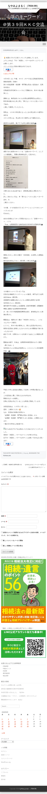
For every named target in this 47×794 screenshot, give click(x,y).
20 (21, 724)
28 (28, 726)
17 (2, 724)
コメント (5, 484)
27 (21, 726)
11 (9, 721)
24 (2, 726)
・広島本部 (5, 666)
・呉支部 (4, 671)
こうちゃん (25, 453)
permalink (7, 455)
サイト (3, 527)
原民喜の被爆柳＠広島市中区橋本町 (12, 689)
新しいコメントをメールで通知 (13, 540)
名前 (3, 516)
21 (28, 724)
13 (21, 721)
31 (2, 728)
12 (15, 721)
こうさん (21, 50)
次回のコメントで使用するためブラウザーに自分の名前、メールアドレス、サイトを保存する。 (23, 534)
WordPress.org (5, 762)
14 (28, 721)
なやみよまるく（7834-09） (23, 5)
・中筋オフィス (6, 668)
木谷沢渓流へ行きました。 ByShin (12, 692)
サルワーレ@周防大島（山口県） (11, 685)
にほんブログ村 (8, 73)
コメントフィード (6, 758)
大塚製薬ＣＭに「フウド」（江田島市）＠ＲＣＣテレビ (19, 696)
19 (15, 724)
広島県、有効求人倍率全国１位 (12, 464)
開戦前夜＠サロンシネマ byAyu (11, 700)
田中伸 (3, 779)
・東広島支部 (6, 673)
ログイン (4, 751)
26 (15, 726)
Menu (23, 44)
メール (4, 521)
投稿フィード (5, 755)
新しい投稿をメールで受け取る (13, 546)
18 (9, 724)
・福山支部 (5, 675)
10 (2, 721)
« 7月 (3, 733)
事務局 (3, 776)
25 (9, 726)
